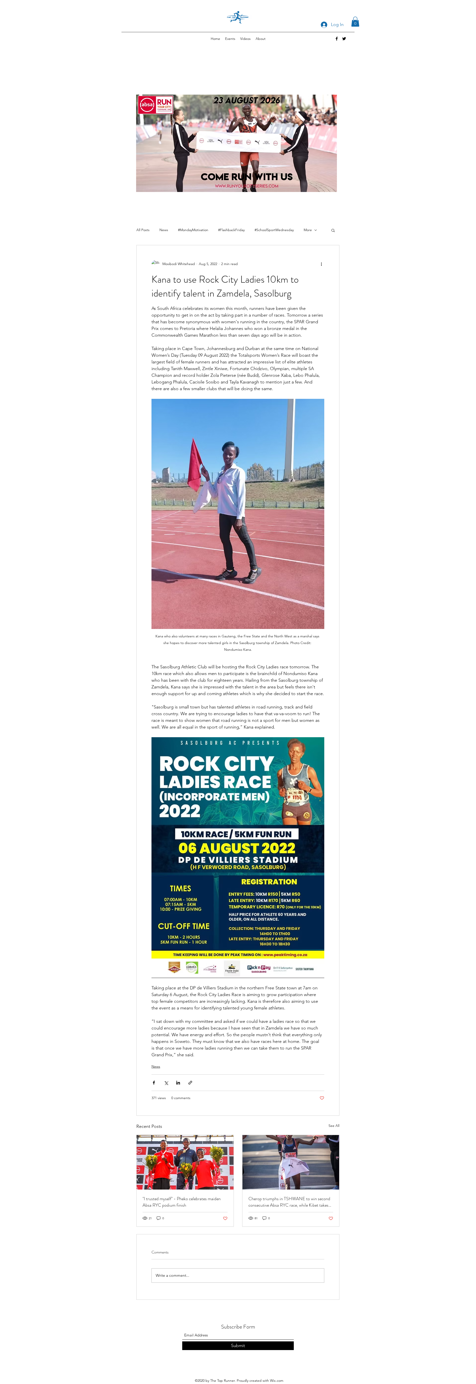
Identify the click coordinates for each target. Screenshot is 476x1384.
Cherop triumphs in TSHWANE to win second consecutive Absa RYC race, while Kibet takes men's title (289, 1201)
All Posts (142, 230)
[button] (355, 22)
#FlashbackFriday (231, 230)
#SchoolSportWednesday (274, 230)
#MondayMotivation (193, 230)
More (308, 230)
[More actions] (321, 264)
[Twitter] (344, 38)
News (163, 230)
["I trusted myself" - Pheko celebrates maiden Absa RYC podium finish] (185, 1162)
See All (333, 1125)
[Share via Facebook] (153, 1082)
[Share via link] (190, 1082)
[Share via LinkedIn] (178, 1082)
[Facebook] (336, 38)
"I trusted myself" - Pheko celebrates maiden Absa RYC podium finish (182, 1201)
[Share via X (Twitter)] (166, 1082)
